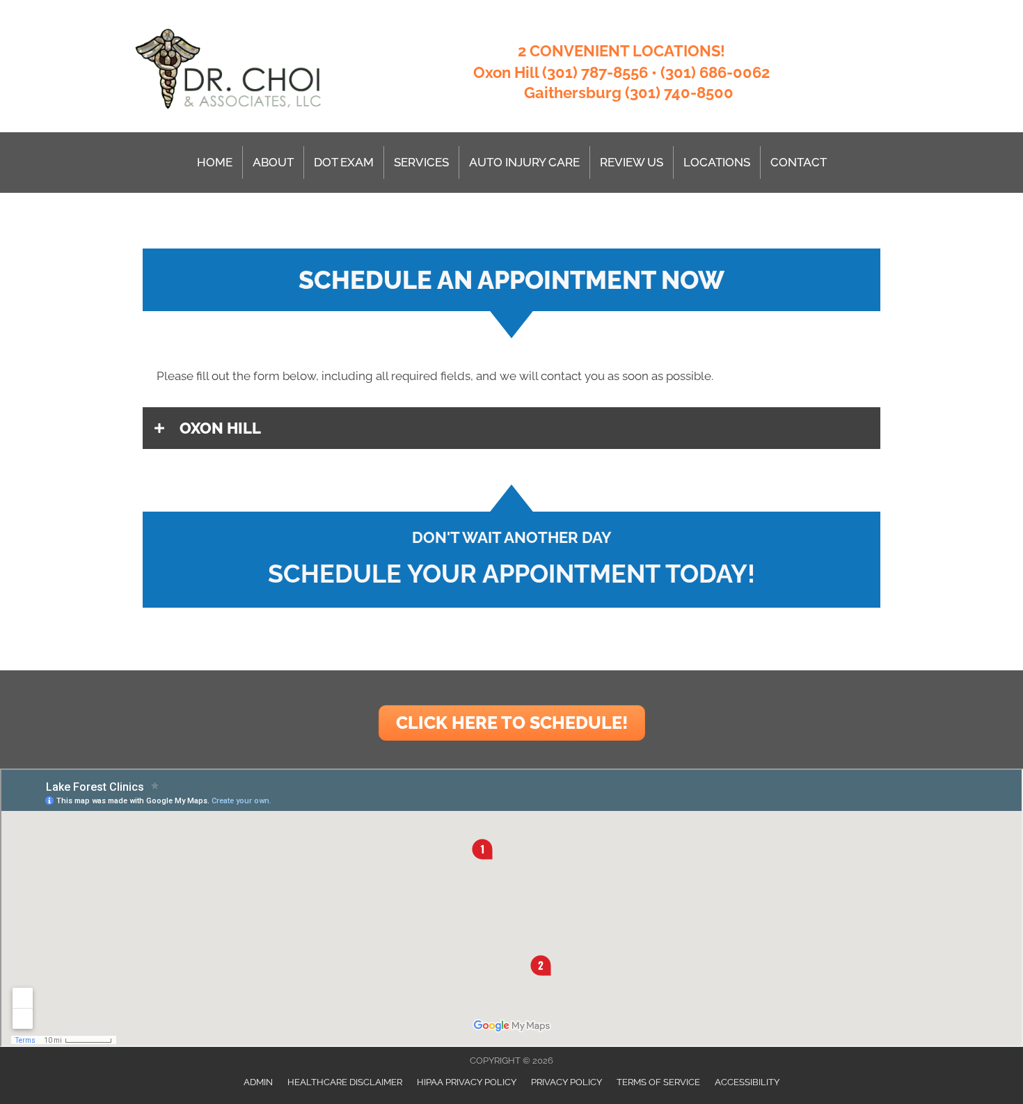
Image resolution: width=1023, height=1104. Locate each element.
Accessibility (747, 1082)
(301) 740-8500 (679, 93)
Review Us (631, 162)
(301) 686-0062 (715, 72)
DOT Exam (344, 162)
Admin (258, 1082)
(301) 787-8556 (595, 72)
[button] (511, 428)
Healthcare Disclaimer (344, 1082)
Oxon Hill (506, 72)
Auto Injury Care (524, 162)
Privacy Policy (566, 1082)
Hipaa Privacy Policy (466, 1082)
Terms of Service (658, 1082)
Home (214, 162)
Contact (798, 162)
